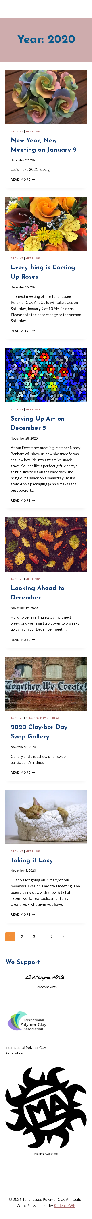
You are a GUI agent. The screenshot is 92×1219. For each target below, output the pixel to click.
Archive (17, 131)
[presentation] (46, 97)
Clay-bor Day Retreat (42, 718)
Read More (23, 179)
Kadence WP (64, 1205)
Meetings (33, 131)
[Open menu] (82, 8)
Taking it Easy (32, 861)
